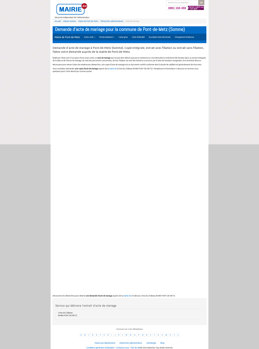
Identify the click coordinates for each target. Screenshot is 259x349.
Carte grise (123, 37)
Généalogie (151, 343)
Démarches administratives (112, 21)
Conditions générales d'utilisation (100, 348)
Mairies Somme (69, 21)
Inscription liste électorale (160, 37)
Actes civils (89, 37)
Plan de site (135, 348)
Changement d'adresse (184, 37)
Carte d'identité (138, 37)
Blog (162, 343)
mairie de (113, 69)
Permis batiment (106, 37)
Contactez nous (122, 348)
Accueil (58, 21)
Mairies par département (105, 343)
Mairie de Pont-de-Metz (88, 21)
